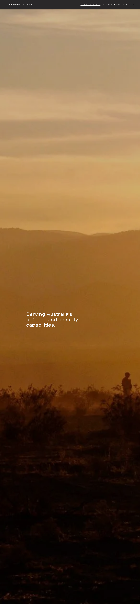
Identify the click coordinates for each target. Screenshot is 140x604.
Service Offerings (90, 4)
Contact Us (129, 4)
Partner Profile (112, 4)
